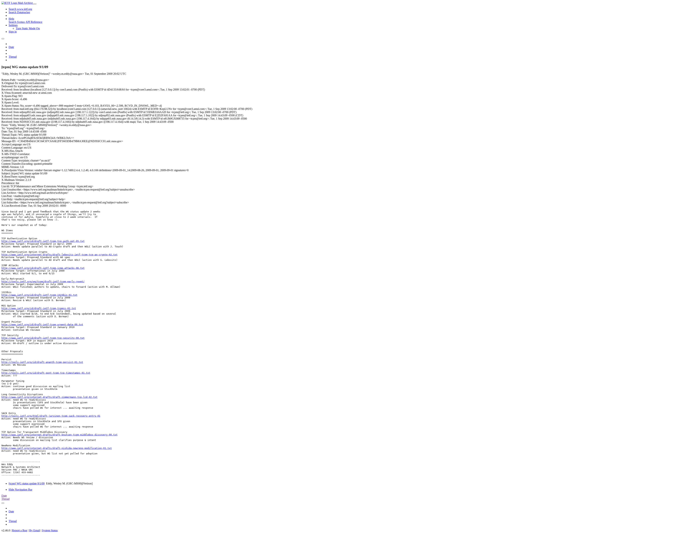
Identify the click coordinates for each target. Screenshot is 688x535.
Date (11, 47)
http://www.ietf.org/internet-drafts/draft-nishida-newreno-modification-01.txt (56, 448)
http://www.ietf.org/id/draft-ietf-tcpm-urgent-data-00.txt (42, 324)
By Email (34, 530)
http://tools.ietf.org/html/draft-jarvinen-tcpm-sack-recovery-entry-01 (50, 416)
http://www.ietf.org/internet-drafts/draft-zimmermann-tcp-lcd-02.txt (49, 397)
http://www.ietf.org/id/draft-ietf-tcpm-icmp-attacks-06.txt (43, 268)
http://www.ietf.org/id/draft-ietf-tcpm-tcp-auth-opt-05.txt (43, 241)
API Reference (33, 21)
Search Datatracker (19, 12)
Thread (13, 56)
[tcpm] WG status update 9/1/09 (27, 483)
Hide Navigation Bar (20, 489)
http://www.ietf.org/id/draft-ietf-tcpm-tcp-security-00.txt (43, 338)
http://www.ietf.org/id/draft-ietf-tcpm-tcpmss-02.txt (38, 308)
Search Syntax (17, 21)
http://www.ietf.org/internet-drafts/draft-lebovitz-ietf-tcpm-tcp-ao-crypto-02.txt (59, 254)
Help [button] (11, 18)
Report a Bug (19, 530)
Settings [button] (13, 25)
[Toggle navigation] (35, 3)
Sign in (13, 31)
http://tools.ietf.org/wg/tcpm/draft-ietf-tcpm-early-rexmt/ (43, 281)
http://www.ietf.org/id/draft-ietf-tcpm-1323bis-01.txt (39, 295)
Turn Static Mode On (28, 28)
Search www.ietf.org (20, 9)
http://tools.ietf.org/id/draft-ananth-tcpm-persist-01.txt (42, 362)
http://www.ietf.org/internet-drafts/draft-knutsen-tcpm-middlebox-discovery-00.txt (59, 434)
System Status (50, 530)
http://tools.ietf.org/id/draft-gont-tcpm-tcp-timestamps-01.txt (45, 373)
